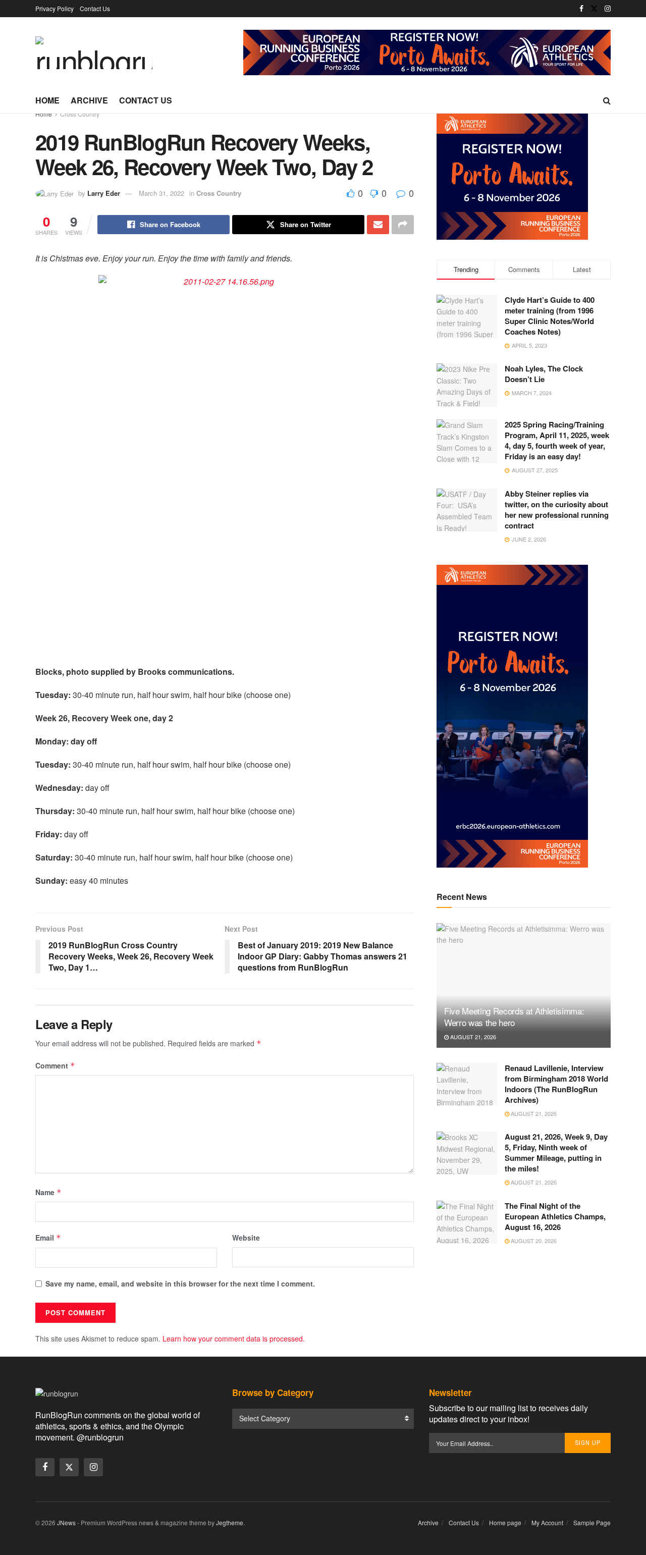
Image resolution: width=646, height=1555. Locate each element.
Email (48, 1237)
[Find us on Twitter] (594, 8)
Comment (55, 1065)
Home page (505, 1522)
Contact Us (95, 8)
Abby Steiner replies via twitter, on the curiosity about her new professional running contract (557, 509)
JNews (66, 1522)
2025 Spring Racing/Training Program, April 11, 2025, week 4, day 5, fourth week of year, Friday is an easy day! (557, 440)
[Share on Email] (378, 224)
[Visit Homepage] (93, 52)
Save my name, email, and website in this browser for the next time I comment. (180, 1283)
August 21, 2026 (472, 1037)
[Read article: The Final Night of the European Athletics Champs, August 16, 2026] (467, 1222)
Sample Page (592, 1522)
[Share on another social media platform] (403, 224)
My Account (547, 1522)
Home (47, 100)
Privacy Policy (54, 8)
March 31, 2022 (161, 193)
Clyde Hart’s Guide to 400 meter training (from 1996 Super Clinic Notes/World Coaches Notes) (550, 315)
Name (48, 1192)
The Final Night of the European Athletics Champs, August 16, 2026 (555, 1216)
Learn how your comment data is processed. (234, 1338)
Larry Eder (103, 193)
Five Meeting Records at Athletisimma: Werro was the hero (514, 1016)
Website (246, 1237)
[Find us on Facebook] (581, 8)
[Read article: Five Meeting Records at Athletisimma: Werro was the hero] (524, 985)
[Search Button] (607, 100)
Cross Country (79, 114)
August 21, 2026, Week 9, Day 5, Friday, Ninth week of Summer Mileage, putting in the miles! (556, 1152)
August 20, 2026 (533, 1241)
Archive (89, 100)
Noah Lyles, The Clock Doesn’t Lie (544, 374)
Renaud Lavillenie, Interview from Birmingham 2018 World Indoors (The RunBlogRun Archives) (556, 1083)
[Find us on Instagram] (608, 8)
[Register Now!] (427, 51)
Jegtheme (229, 1522)
